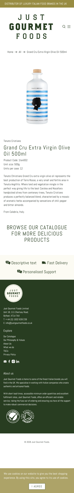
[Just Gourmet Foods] (31, 26)
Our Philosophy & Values (14, 340)
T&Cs (5, 350)
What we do (8, 347)
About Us (7, 343)
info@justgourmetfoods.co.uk (19, 322)
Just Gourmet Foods (40, 441)
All (20, 52)
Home (10, 52)
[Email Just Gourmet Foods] (5, 362)
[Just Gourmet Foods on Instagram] (13, 362)
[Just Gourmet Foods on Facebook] (9, 362)
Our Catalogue (9, 336)
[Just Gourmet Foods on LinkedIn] (17, 362)
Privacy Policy (9, 354)
